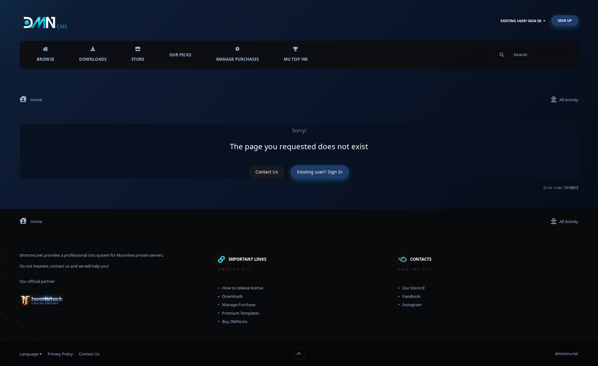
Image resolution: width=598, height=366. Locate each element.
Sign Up (565, 20)
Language (29, 354)
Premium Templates (240, 313)
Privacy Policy (60, 354)
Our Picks (180, 55)
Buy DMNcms (234, 321)
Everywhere (555, 54)
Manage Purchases (237, 59)
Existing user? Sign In (522, 20)
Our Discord (413, 288)
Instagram (412, 304)
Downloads (93, 59)
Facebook (411, 296)
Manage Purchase (238, 304)
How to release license (242, 288)
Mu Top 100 (295, 59)
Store (138, 59)
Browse (45, 59)
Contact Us (266, 172)
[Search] (501, 55)
